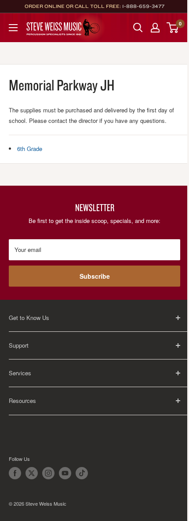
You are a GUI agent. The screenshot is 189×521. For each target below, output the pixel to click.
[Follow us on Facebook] (15, 473)
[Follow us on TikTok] (82, 473)
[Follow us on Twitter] (31, 473)
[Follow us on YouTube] (65, 473)
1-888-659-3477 (143, 6)
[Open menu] (13, 27)
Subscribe (95, 276)
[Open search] (138, 27)
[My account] (155, 27)
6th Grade (29, 148)
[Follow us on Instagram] (48, 473)
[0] (172, 27)
